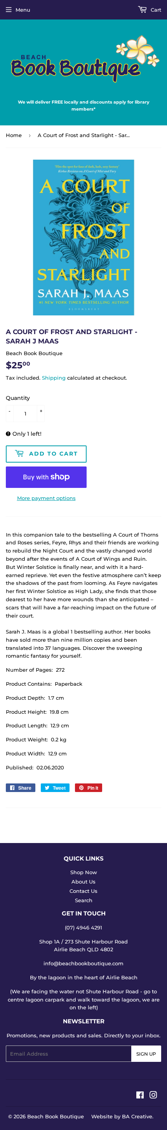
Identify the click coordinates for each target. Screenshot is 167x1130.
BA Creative (137, 1116)
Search (83, 900)
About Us (83, 881)
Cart (155, 10)
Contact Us (83, 891)
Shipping (54, 378)
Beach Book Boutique (55, 1116)
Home (14, 135)
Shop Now (83, 872)
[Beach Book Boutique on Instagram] (153, 1096)
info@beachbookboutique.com (83, 963)
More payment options (46, 498)
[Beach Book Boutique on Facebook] (140, 1096)
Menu (23, 10)
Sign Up (146, 1054)
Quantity (18, 397)
